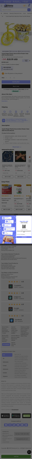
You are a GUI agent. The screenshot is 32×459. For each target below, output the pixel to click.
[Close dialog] (31, 216)
